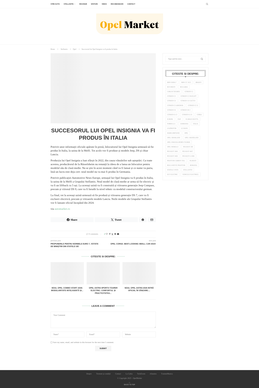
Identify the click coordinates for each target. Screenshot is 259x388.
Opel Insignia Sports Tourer (178, 142)
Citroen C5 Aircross (175, 105)
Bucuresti (171, 87)
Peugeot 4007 (187, 151)
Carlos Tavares (173, 91)
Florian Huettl (192, 119)
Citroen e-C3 (172, 114)
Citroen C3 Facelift (188, 96)
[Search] (207, 4)
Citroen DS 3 (185, 110)
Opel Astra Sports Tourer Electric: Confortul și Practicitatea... (103, 290)
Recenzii (83, 4)
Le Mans (184, 128)
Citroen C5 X (193, 105)
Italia (195, 124)
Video (104, 4)
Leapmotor (171, 128)
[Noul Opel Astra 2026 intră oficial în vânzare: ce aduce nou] (139, 273)
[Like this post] (107, 234)
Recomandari (117, 4)
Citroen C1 (189, 91)
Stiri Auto (55, 4)
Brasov (199, 82)
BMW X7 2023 (186, 82)
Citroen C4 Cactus (187, 100)
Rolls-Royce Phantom (176, 165)
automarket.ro (62, 208)
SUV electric (172, 174)
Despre (89, 374)
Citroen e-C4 (187, 114)
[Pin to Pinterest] (115, 234)
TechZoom (141, 374)
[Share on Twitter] (112, 234)
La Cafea (129, 374)
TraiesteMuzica (167, 374)
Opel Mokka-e (172, 147)
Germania (184, 124)
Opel (74, 49)
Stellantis (69, 4)
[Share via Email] (118, 234)
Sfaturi (94, 4)
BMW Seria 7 (172, 82)
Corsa (199, 114)
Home (53, 49)
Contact (131, 4)
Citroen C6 (171, 110)
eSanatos (153, 374)
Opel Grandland (191, 137)
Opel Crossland (173, 137)
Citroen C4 (171, 100)
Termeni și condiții (103, 374)
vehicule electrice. (190, 174)
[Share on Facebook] (109, 234)
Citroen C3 (171, 96)
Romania (193, 165)
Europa (170, 119)
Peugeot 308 (188, 147)
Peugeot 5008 (172, 156)
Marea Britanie (173, 133)
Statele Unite (172, 170)
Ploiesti (193, 160)
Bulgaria (184, 87)
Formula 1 (171, 124)
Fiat (179, 119)
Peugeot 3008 (172, 151)
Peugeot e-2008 (188, 156)
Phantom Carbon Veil (176, 160)
